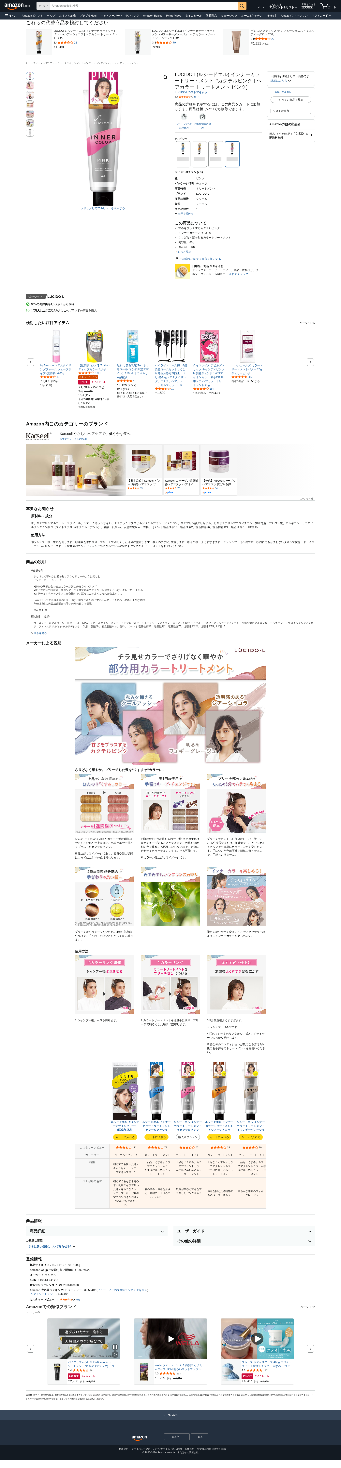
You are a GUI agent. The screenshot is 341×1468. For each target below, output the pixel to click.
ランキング (132, 15)
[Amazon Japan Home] (139, 1438)
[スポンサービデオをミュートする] (115, 1354)
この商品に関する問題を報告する (200, 258)
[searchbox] (144, 6)
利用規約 (123, 1449)
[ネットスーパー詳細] (121, 15)
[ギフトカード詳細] (330, 15)
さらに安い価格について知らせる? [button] (50, 1246)
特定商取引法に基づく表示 (211, 1449)
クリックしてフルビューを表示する (103, 208)
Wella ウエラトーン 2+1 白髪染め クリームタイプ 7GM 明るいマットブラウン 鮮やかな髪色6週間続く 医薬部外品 (180, 1367)
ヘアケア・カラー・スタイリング (61, 63)
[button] (11, 15)
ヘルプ (51, 15)
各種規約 (189, 1449)
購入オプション (188, 1137)
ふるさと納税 (67, 15)
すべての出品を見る (290, 99)
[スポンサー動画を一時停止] (115, 1347)
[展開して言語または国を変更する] (263, 7)
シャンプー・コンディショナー (97, 63)
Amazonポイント (32, 15)
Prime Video (173, 15)
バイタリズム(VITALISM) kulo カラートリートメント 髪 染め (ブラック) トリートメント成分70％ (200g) (92, 1364)
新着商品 (211, 15)
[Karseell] (39, 436)
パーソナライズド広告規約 (167, 1449)
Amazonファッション (294, 15)
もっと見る (184, 251)
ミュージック (229, 15)
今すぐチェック (238, 274)
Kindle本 (271, 15)
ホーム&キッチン (251, 15)
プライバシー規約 (140, 1449)
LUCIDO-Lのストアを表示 (191, 92)
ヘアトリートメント (128, 63)
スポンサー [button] (305, 498)
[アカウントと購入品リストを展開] (296, 7)
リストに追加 (281, 110)
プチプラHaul (88, 15)
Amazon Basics (152, 15)
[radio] (30, 76)
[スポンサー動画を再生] (170, 1339)
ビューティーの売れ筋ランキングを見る (122, 1290)
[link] (85, 47)
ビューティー (33, 63)
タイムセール (193, 15)
